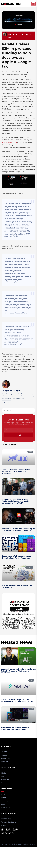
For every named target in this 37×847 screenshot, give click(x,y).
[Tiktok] (9, 833)
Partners (4, 783)
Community (5, 779)
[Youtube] (16, 829)
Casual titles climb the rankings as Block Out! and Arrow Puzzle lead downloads (16, 558)
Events (3, 776)
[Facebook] (2, 829)
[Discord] (13, 833)
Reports (4, 797)
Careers (4, 755)
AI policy (4, 825)
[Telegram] (2, 833)
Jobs (3, 804)
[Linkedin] (6, 829)
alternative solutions (9, 142)
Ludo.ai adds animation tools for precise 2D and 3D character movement (16, 472)
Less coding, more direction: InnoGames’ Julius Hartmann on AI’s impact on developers (18, 671)
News (3, 794)
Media (3, 773)
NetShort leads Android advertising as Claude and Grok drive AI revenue (18, 530)
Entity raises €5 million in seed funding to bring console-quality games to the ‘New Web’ (16, 501)
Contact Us (5, 758)
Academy (4, 801)
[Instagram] (13, 829)
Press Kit (4, 762)
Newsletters (5, 807)
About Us (4, 752)
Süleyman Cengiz (11, 391)
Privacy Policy (6, 819)
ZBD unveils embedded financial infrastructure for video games (15, 729)
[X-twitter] (9, 829)
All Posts (6, 402)
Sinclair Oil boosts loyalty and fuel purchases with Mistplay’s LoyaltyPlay (17, 700)
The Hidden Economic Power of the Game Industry (17, 586)
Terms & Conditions (8, 822)
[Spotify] (6, 833)
